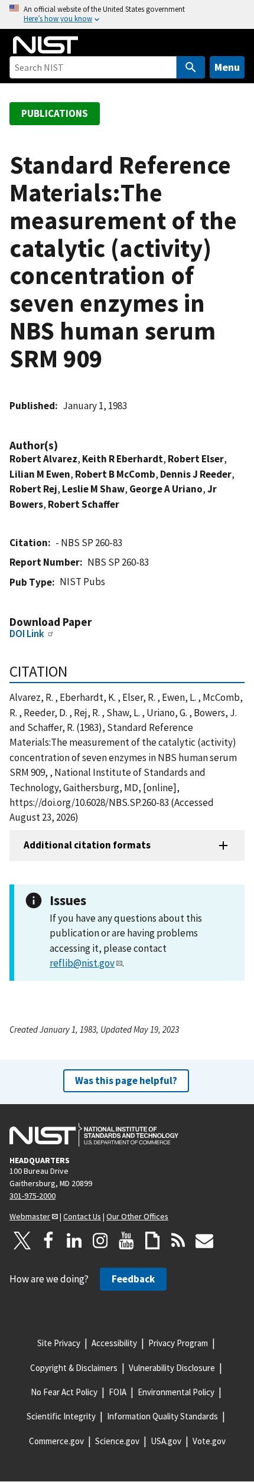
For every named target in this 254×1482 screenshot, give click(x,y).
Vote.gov (209, 1441)
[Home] (45, 45)
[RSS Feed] (178, 1241)
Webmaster (29, 1216)
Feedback (133, 1278)
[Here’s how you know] (127, 14)
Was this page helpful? (126, 1080)
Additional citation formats (87, 844)
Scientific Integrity (61, 1416)
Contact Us (82, 1216)
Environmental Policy (176, 1392)
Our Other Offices (137, 1216)
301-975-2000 (32, 1195)
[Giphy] (152, 1241)
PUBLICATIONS (54, 113)
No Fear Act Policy (64, 1392)
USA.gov (166, 1441)
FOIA (117, 1392)
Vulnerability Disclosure (172, 1367)
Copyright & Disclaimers (74, 1367)
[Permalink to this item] (64, 445)
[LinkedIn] (74, 1241)
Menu (227, 67)
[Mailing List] (204, 1241)
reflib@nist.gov (82, 963)
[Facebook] (48, 1241)
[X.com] (22, 1241)
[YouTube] (126, 1241)
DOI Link (26, 633)
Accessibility (114, 1343)
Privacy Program (178, 1343)
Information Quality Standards (162, 1416)
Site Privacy (58, 1343)
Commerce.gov (56, 1441)
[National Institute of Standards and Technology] (93, 1135)
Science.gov (117, 1441)
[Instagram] (100, 1241)
